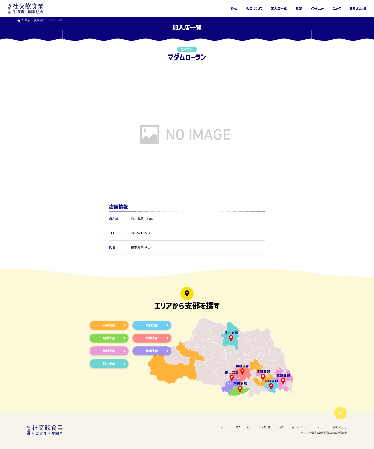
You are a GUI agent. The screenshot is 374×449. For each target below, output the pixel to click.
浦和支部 (109, 325)
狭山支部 (152, 350)
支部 (298, 8)
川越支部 (152, 338)
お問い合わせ (358, 8)
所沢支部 (109, 338)
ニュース (337, 8)
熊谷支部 (109, 363)
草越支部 (109, 350)
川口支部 (152, 325)
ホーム (234, 8)
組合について (254, 8)
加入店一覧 (279, 8)
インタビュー (317, 8)
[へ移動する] (19, 20)
